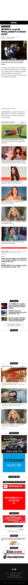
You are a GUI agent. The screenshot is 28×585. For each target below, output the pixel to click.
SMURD (19, 252)
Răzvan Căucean (10, 38)
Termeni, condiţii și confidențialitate (14, 577)
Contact (20, 573)
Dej (19, 251)
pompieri (9, 252)
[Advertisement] (14, 10)
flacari (4, 252)
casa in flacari (13, 251)
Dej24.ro (24, 251)
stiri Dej (4, 254)
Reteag (15, 252)
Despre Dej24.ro (13, 573)
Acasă (7, 573)
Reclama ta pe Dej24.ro (14, 575)
